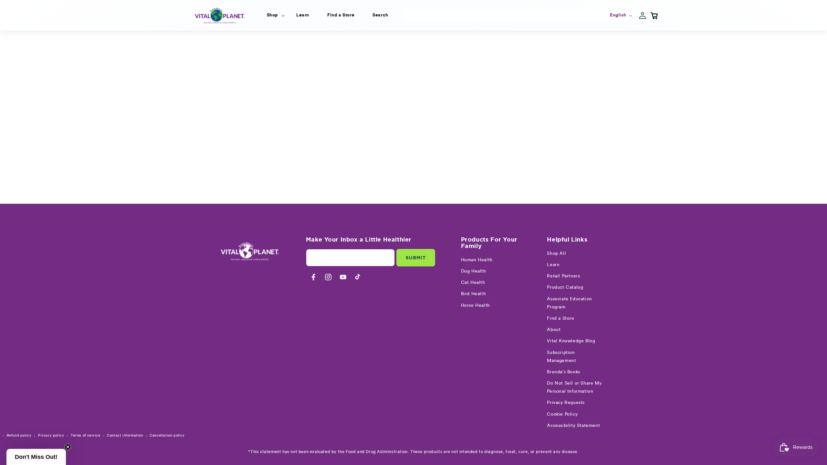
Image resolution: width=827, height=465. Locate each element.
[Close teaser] (68, 447)
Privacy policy (51, 435)
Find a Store (560, 318)
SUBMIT (416, 257)
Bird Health (473, 294)
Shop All (556, 253)
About (553, 329)
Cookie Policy (562, 414)
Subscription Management (561, 356)
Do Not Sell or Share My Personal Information (574, 387)
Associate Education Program (569, 303)
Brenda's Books (563, 372)
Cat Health (473, 282)
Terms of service (85, 435)
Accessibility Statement (573, 425)
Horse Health (475, 305)
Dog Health (473, 271)
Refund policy (19, 435)
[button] (272, 15)
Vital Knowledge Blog (571, 341)
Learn (553, 265)
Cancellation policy (167, 435)
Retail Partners (563, 276)
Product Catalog (565, 287)
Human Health (477, 260)
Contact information (125, 435)
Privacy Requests (566, 402)
